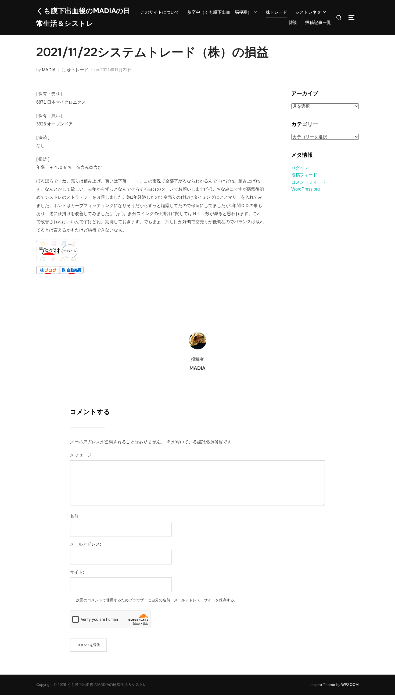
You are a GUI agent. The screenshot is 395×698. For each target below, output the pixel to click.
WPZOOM (350, 684)
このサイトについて (160, 12)
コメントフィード (308, 182)
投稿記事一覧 (318, 22)
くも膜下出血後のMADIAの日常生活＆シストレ (83, 17)
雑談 (293, 22)
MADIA (49, 70)
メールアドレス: (85, 544)
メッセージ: (81, 455)
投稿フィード (304, 175)
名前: (75, 516)
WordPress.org (305, 189)
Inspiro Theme (322, 684)
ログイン (299, 168)
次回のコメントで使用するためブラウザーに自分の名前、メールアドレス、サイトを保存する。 (157, 600)
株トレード (276, 12)
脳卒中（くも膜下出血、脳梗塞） (219, 12)
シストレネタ (308, 12)
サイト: (77, 572)
